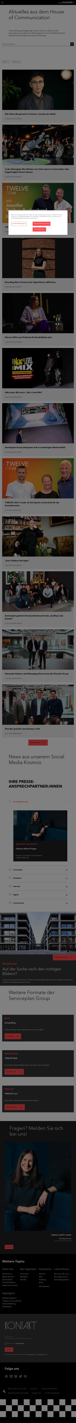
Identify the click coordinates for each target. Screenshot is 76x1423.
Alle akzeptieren (39, 229)
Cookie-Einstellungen (18, 223)
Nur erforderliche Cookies (41, 223)
